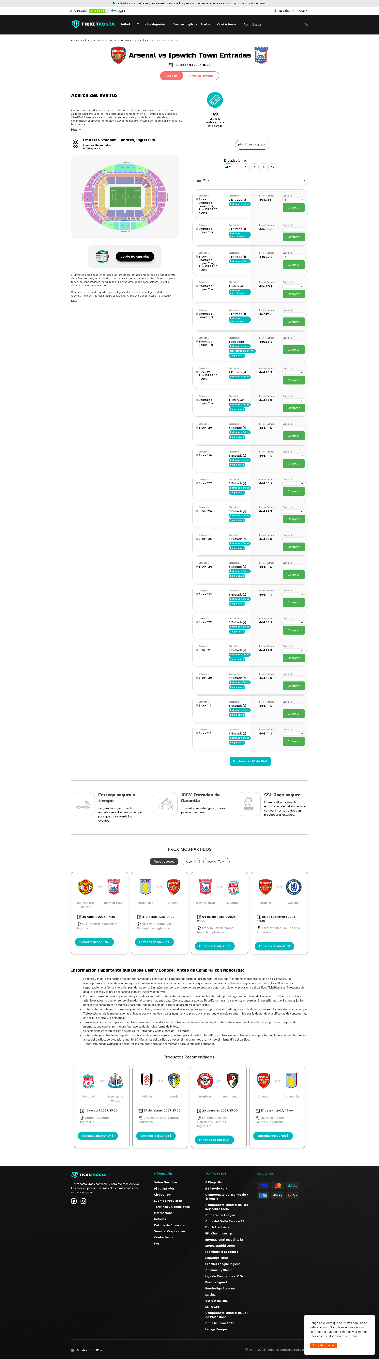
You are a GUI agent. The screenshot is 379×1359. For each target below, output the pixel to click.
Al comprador (164, 1189)
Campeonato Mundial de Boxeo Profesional (226, 1315)
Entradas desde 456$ (274, 946)
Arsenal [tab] (191, 862)
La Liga (214, 1295)
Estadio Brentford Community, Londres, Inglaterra (212, 1122)
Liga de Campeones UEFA (225, 1276)
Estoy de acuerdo (323, 1345)
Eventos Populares (168, 1201)
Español (284, 11)
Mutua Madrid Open (220, 1246)
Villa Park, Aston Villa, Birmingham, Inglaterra (155, 926)
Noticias (160, 1219)
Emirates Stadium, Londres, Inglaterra (271, 1120)
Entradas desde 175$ (94, 942)
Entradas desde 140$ (214, 1140)
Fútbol (125, 24)
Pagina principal (80, 40)
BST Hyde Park (216, 1189)
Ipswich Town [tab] (216, 862)
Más (74, 129)
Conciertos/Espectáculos (191, 24)
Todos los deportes (151, 24)
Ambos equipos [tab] (164, 862)
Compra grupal (255, 144)
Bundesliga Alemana (223, 1288)
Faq (156, 1243)
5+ (272, 167)
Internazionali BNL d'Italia (224, 1240)
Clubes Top (162, 1195)
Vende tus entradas (135, 256)
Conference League (220, 1215)
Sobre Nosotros (165, 1182)
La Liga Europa (216, 1329)
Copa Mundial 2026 (219, 1323)
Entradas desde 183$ (156, 1136)
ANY (228, 167)
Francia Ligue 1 (216, 1282)
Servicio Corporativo (169, 1231)
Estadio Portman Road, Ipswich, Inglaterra (216, 930)
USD (302, 11)
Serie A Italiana (221, 1301)
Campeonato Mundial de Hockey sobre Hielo (227, 1207)
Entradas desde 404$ (98, 1136)
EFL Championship (218, 1233)
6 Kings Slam (214, 1182)
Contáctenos (226, 24)
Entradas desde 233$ (214, 946)
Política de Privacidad (170, 1225)
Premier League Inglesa (134, 40)
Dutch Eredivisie (217, 1227)
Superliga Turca (217, 1258)
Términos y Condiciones (172, 1207)
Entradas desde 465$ (273, 1136)
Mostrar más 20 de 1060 (250, 761)
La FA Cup (218, 1307)
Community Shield (220, 1270)
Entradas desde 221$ (154, 942)
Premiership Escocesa (221, 1252)
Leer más (351, 1336)
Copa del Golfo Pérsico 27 (225, 1221)
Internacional (163, 1213)
